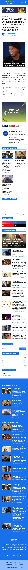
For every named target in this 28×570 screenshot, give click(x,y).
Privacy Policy (8, 564)
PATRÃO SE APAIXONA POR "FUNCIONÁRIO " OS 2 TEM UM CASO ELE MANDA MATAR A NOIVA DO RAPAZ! (19, 336)
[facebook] (20, 222)
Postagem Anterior (7, 214)
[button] (2, 2)
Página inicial (5, 16)
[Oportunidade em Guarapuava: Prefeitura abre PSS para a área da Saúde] (6, 252)
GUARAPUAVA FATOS (16, 132)
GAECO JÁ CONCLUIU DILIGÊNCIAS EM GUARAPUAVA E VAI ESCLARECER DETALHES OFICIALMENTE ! (18, 526)
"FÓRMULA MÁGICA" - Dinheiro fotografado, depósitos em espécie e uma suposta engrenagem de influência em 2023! (19, 293)
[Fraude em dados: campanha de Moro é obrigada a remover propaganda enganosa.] (6, 403)
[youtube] (8, 225)
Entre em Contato (18, 564)
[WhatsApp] (10, 126)
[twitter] (20, 225)
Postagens (6, 373)
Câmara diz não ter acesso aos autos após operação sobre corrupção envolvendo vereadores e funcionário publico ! (19, 499)
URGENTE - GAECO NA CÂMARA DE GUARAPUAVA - (19, 327)
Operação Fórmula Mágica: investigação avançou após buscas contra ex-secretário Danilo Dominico (19, 274)
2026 (14, 365)
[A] (6, 391)
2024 (14, 360)
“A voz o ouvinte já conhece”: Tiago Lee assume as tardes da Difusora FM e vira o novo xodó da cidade (18, 317)
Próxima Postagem (21, 214)
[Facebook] (3, 126)
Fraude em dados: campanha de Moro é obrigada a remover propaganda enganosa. (20, 163)
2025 (14, 363)
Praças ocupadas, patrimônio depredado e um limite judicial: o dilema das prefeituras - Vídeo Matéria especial (7, 188)
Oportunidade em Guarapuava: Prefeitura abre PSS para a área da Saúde (18, 252)
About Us (20, 562)
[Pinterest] (13, 126)
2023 (14, 357)
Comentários (7, 375)
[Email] (17, 126)
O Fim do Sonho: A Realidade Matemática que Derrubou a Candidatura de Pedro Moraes (19, 283)
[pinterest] (14, 555)
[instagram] (8, 222)
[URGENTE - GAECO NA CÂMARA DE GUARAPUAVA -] (6, 328)
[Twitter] (6, 126)
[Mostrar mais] (20, 126)
